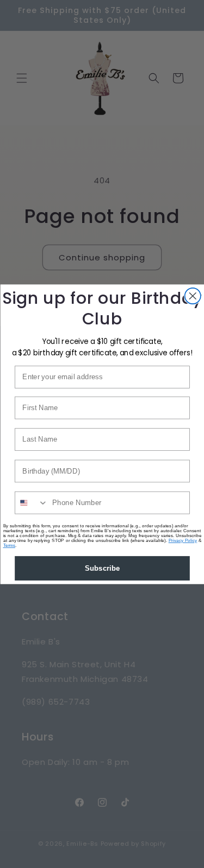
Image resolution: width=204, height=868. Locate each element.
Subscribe (102, 568)
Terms (9, 544)
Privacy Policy (182, 540)
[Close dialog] (192, 295)
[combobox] (31, 502)
